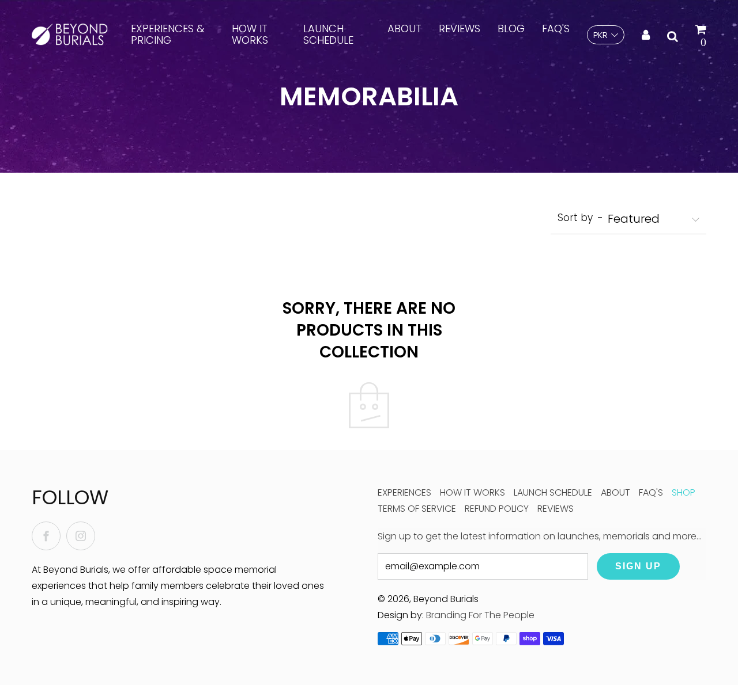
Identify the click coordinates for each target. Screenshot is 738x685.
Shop (683, 492)
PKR (600, 35)
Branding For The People (480, 615)
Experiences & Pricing (167, 34)
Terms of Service (417, 508)
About (404, 28)
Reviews (459, 28)
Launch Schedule (328, 34)
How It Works (250, 34)
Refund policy (497, 508)
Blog (511, 28)
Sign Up (638, 566)
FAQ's (556, 28)
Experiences (404, 492)
